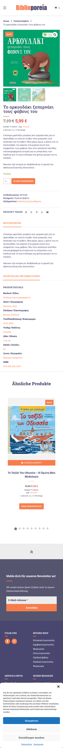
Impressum (38, 744)
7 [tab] (39, 528)
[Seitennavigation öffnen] (9, 7)
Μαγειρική (38, 648)
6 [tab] (35, 528)
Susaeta (7, 331)
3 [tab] (24, 528)
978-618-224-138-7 (12, 366)
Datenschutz (26, 744)
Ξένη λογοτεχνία (41, 653)
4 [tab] (28, 528)
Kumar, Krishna (11, 314)
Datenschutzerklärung (17, 591)
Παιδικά (22, 201)
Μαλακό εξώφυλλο (12, 357)
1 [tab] (16, 528)
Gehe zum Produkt (31, 506)
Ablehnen (31, 729)
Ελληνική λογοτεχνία (43, 640)
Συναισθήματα (34, 201)
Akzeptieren (31, 720)
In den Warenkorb (23, 181)
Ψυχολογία (38, 666)
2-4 (4, 340)
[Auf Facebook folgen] (7, 641)
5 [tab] (31, 528)
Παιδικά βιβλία (21, 21)
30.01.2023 (8, 323)
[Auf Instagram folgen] (14, 641)
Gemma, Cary (10, 306)
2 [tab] (20, 528)
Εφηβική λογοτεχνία (43, 644)
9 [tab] (47, 528)
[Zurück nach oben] (31, 551)
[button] (58, 686)
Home (6, 21)
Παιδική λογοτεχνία (43, 661)
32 (4, 349)
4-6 (9, 340)
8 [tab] (43, 528)
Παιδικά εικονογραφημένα (16, 297)
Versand (26, 126)
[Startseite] (31, 8)
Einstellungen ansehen (31, 737)
